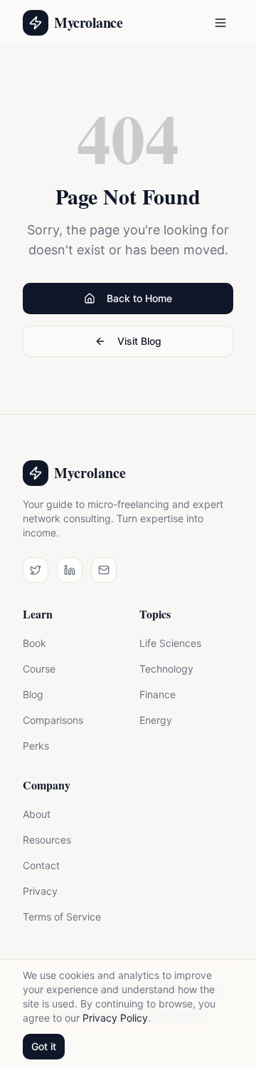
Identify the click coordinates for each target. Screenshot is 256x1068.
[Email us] (104, 570)
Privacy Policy (115, 1018)
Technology (166, 669)
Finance (157, 694)
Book (34, 643)
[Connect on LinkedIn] (69, 570)
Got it (43, 1046)
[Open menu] (220, 23)
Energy (155, 720)
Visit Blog (139, 341)
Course (39, 669)
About (36, 814)
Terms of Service (62, 917)
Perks (36, 746)
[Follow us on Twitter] (35, 570)
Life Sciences (170, 643)
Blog (33, 694)
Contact (41, 865)
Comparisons (53, 720)
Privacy (40, 891)
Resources (47, 840)
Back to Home (139, 298)
